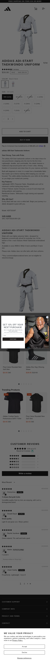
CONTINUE (13, 339)
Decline (24, 652)
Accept (24, 646)
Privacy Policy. (17, 640)
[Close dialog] (47, 317)
